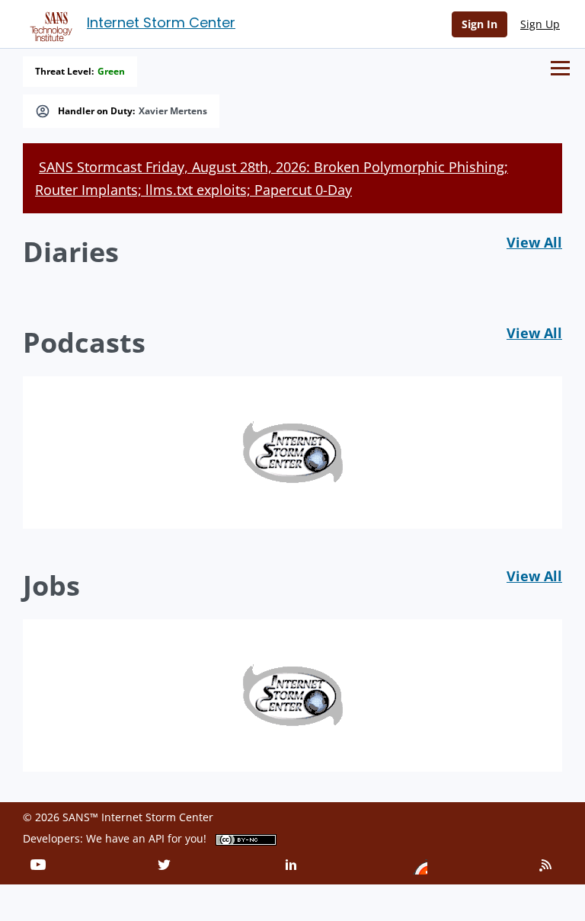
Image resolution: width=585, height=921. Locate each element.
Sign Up (540, 24)
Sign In (479, 24)
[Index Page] (48, 23)
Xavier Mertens (173, 111)
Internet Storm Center (161, 22)
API (157, 838)
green (111, 72)
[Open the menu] (560, 68)
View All (534, 242)
